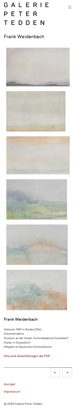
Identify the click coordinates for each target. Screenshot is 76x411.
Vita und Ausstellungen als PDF (27, 356)
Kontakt (9, 384)
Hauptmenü (69, 7)
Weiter (71, 372)
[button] (38, 67)
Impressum (12, 391)
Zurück (59, 372)
